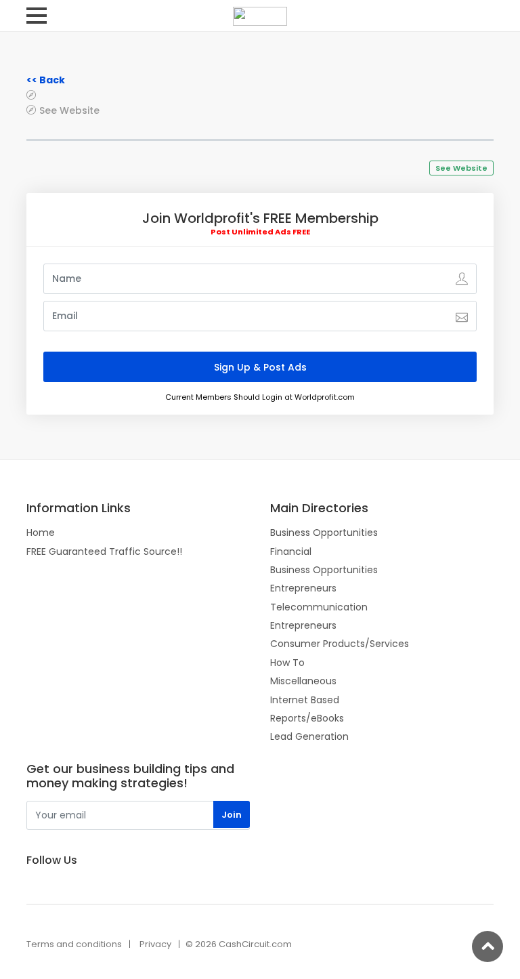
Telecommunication (319, 607)
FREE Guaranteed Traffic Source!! (104, 551)
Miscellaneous (303, 681)
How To (287, 662)
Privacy (155, 944)
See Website (69, 110)
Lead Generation (309, 736)
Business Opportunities (324, 532)
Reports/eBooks (307, 718)
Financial (290, 551)
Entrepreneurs (303, 588)
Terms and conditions (74, 944)
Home (40, 532)
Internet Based (304, 700)
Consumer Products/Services (339, 643)
